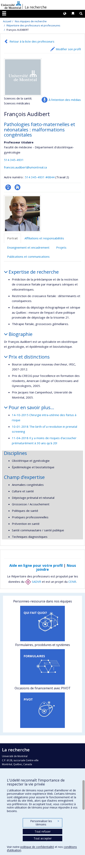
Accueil (7, 21)
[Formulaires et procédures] (42, 667)
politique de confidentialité (37, 847)
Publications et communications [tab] (28, 256)
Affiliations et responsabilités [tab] (44, 238)
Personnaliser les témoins (44, 822)
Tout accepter (43, 838)
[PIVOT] (42, 710)
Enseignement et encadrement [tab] (28, 247)
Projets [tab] (61, 247)
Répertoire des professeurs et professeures (33, 25)
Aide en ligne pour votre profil (36, 565)
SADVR (36, 582)
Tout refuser (43, 831)
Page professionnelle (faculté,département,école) (8, 187)
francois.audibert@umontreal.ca (25, 167)
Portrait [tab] (12, 238)
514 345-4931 (14, 160)
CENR (72, 582)
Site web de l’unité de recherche (17, 187)
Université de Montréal (11, 5)
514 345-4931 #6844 (40, 177)
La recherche (36, 7)
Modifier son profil (68, 49)
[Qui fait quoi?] (42, 623)
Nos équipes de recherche (31, 21)
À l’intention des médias (65, 100)
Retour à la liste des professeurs (31, 41)
